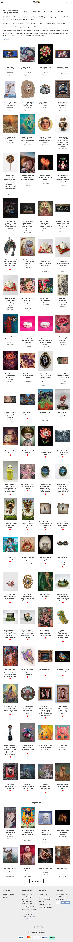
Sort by (50, 11)
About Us (5, 897)
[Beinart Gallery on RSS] (42, 927)
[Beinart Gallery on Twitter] (34, 927)
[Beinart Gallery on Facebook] (30, 927)
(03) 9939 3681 (47, 904)
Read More (6, 39)
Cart (71, 3)
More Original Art (36, 881)
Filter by (25, 11)
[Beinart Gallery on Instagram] (38, 927)
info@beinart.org (47, 908)
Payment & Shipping (8, 894)
